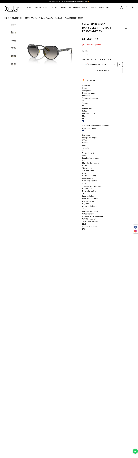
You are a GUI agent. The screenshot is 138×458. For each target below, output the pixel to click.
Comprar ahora (102, 71)
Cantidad (85, 51)
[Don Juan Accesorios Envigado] (12, 9)
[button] (127, 7)
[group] (13, 24)
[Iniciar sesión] (121, 7)
